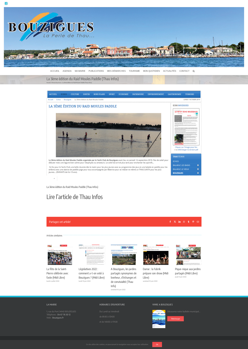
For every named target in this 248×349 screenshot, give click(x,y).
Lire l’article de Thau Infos (75, 196)
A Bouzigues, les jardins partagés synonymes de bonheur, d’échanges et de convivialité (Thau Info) (124, 277)
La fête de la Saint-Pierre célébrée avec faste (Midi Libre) (57, 273)
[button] (194, 71)
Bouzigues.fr (58, 317)
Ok (157, 344)
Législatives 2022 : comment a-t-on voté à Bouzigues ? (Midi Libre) (91, 273)
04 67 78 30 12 (64, 314)
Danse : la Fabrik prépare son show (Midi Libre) (155, 273)
